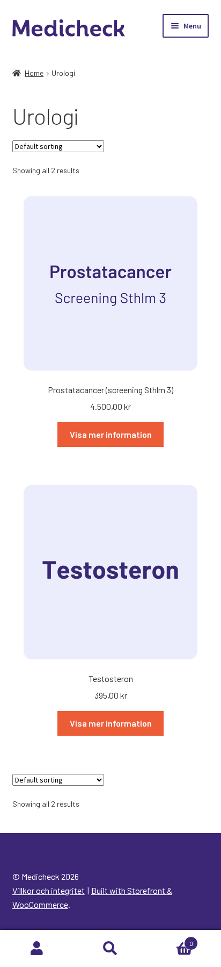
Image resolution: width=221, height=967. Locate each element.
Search (110, 948)
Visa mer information (111, 434)
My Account (36, 948)
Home (34, 72)
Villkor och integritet (48, 890)
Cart (170, 939)
